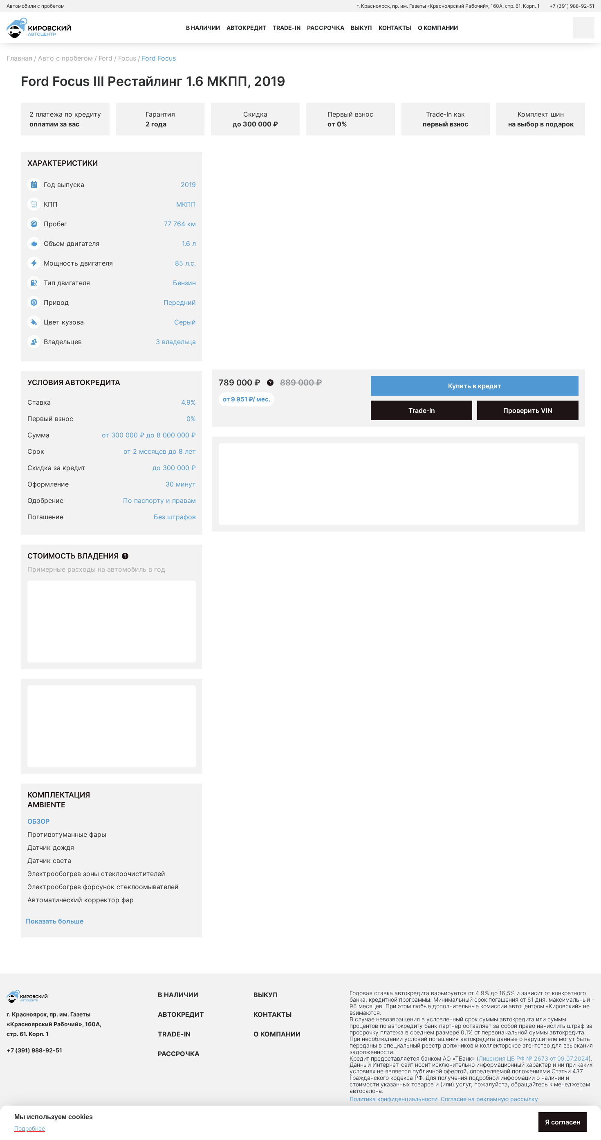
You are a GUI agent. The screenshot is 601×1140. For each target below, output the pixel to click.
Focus (127, 58)
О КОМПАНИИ (276, 1034)
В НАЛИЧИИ (178, 995)
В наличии (203, 27)
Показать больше (54, 921)
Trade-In (286, 27)
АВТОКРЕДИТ (181, 1014)
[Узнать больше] (125, 556)
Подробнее (29, 1128)
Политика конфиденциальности (393, 1098)
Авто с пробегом (65, 58)
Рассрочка (325, 27)
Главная (19, 58)
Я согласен (562, 1122)
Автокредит (246, 27)
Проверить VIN (527, 410)
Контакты (395, 27)
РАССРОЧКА (179, 1054)
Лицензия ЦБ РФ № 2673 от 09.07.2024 (534, 1058)
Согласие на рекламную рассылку (489, 1098)
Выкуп (361, 27)
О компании (438, 27)
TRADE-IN (174, 1034)
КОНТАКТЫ (272, 1014)
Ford (105, 58)
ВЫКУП (265, 995)
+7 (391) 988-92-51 (571, 6)
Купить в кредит (474, 386)
